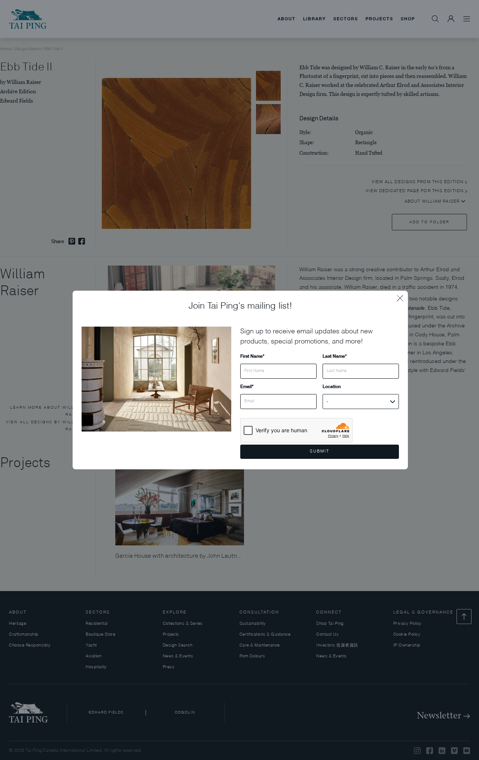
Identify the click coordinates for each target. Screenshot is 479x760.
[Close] (402, 296)
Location (332, 386)
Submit (319, 451)
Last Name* (335, 356)
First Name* (252, 356)
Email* (246, 386)
